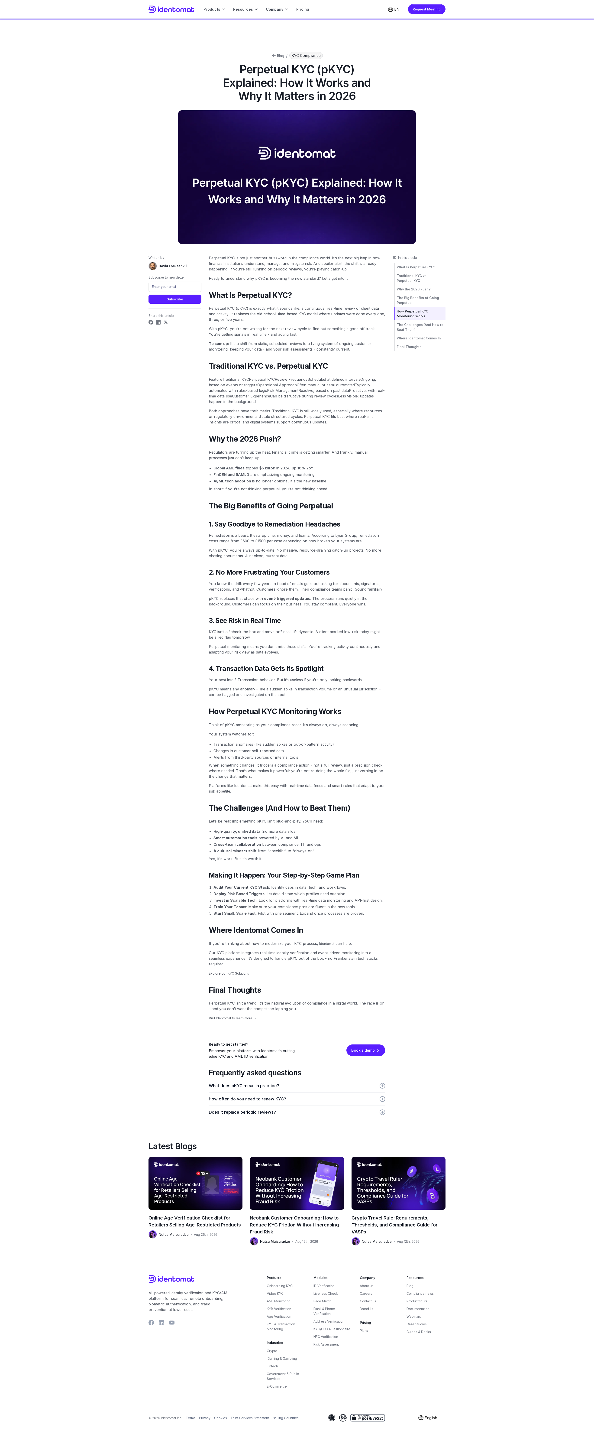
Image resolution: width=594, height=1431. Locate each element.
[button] (214, 9)
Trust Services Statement (250, 1418)
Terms (190, 1418)
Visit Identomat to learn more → (233, 1018)
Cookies (220, 1418)
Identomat (326, 944)
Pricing (302, 9)
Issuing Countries (286, 1418)
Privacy (204, 1418)
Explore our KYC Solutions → (231, 973)
